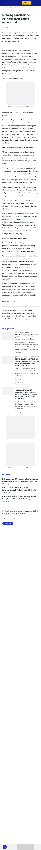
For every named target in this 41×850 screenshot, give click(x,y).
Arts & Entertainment (10, 8)
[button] (5, 847)
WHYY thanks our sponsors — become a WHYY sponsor (20, 106)
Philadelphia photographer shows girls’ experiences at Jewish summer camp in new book (26, 337)
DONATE (27, 3)
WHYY (7, 3)
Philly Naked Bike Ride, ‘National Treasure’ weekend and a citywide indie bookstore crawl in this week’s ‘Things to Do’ (27, 362)
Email (18, 301)
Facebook (11, 301)
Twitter (15, 301)
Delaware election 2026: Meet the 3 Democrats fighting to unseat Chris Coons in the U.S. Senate (19, 489)
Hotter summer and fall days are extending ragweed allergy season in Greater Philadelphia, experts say (20, 480)
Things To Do (20, 357)
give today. (23, 319)
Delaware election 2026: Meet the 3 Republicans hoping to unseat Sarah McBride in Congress (19, 498)
